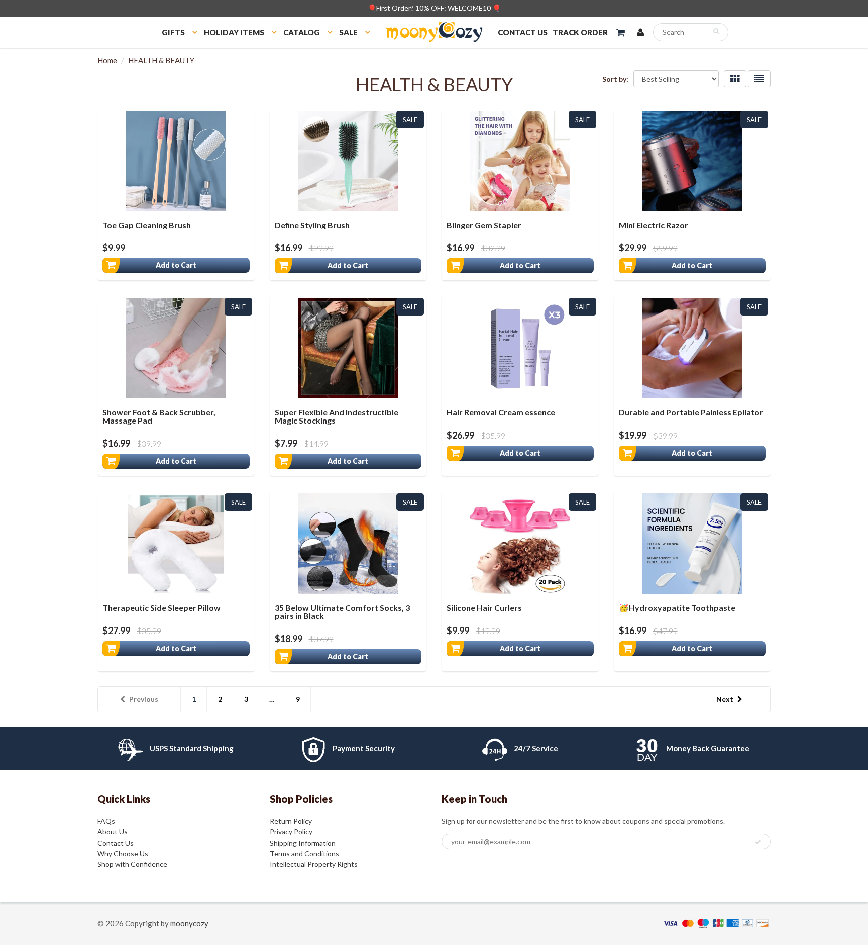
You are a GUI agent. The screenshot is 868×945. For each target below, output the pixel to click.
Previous (143, 699)
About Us (112, 831)
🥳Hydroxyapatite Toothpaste (677, 607)
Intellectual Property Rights (314, 864)
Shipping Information (303, 842)
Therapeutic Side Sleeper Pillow (161, 607)
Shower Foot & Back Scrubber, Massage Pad (158, 416)
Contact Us (115, 842)
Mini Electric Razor (653, 225)
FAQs (106, 821)
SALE (348, 32)
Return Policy (291, 821)
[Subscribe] (758, 842)
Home (107, 60)
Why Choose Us (122, 853)
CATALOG (301, 32)
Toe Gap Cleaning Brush (146, 225)
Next (724, 699)
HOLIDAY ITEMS (234, 32)
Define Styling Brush (312, 225)
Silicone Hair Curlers (484, 607)
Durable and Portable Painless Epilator (691, 412)
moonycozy (189, 923)
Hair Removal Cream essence (501, 412)
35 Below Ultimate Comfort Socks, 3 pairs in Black (342, 611)
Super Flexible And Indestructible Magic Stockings (336, 416)
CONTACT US (523, 32)
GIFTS (173, 32)
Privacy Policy (291, 831)
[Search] (716, 31)
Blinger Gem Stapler (484, 225)
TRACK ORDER (580, 32)
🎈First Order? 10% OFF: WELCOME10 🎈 (434, 8)
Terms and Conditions (304, 853)
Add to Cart (176, 265)
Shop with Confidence (132, 864)
